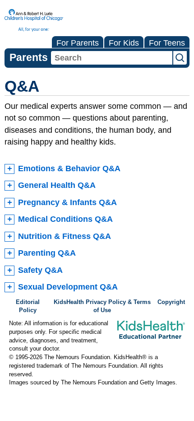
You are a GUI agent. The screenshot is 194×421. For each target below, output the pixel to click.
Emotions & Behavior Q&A (69, 168)
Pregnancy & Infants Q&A (67, 202)
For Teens (167, 42)
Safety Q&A (40, 270)
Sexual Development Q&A (68, 286)
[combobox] (111, 58)
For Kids (124, 42)
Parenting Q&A (47, 252)
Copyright (171, 302)
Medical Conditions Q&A (65, 219)
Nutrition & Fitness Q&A (64, 236)
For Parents (77, 42)
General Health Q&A (57, 185)
